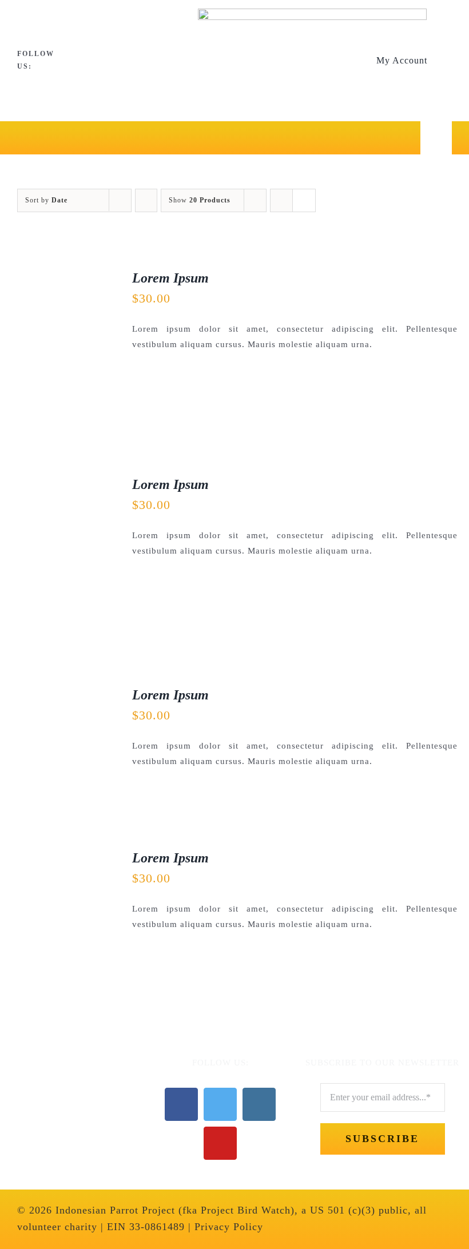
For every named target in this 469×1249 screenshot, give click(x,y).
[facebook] (61, 60)
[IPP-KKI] (65, 1062)
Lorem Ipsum (170, 278)
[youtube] (118, 60)
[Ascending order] (146, 200)
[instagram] (99, 60)
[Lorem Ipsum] (62, 276)
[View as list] (304, 200)
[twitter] (80, 60)
